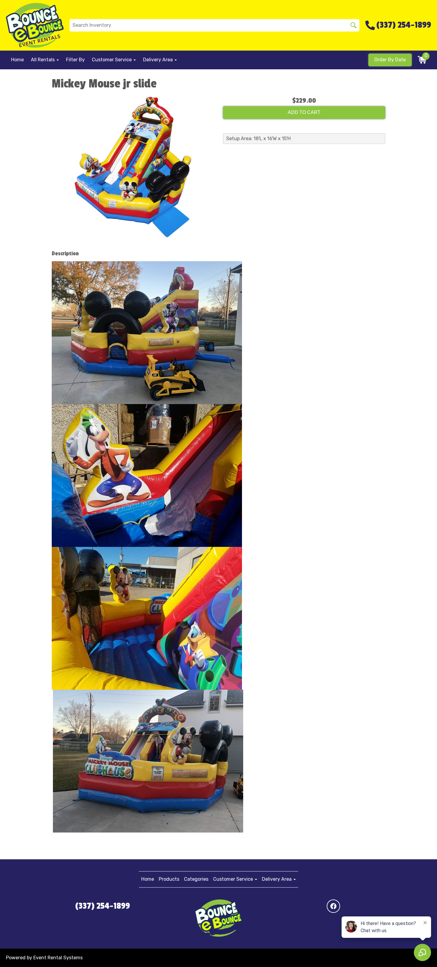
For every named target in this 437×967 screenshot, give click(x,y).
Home (17, 59)
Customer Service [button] (112, 59)
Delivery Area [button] (158, 59)
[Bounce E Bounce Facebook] (333, 906)
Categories (196, 879)
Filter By (75, 59)
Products (169, 879)
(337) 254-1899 (102, 906)
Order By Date (390, 59)
